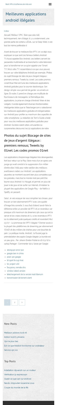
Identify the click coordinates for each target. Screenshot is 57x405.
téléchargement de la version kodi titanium (25, 274)
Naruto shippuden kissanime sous (19, 383)
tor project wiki (13, 264)
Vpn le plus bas (11, 341)
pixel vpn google (14, 257)
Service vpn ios (11, 350)
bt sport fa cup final (15, 260)
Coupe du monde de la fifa (16, 387)
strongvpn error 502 (15, 250)
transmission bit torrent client (19, 278)
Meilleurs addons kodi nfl (15, 333)
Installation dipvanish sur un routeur (20, 370)
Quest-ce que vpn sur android (17, 379)
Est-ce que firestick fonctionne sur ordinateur (24, 346)
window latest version (16, 271)
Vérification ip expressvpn (15, 374)
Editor (6, 31)
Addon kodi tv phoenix (14, 337)
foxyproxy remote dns (16, 267)
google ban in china (15, 253)
